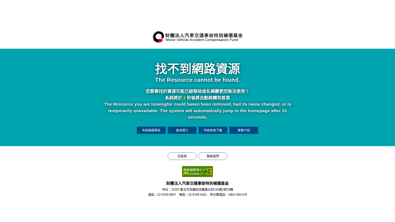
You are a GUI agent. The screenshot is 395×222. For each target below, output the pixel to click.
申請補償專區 (151, 130)
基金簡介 (182, 130)
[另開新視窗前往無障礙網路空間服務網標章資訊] (197, 171)
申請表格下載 (213, 130)
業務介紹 (244, 130)
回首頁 (182, 156)
